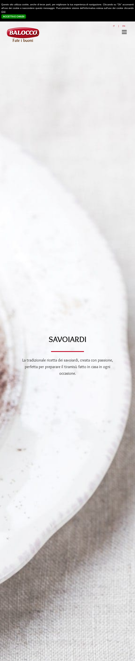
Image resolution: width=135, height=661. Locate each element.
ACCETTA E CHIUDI (13, 16)
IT (114, 25)
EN (123, 25)
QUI (3, 11)
